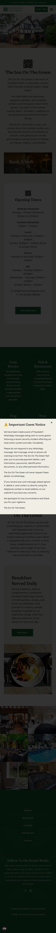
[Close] (51, 422)
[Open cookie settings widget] (4, 928)
